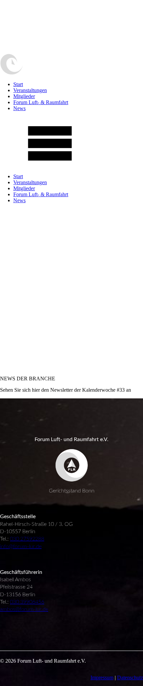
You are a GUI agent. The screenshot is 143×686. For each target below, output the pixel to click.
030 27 (18, 539)
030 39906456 (27, 602)
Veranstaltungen (30, 90)
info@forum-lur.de (21, 546)
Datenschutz (130, 677)
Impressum (101, 677)
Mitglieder (24, 96)
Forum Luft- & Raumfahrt (40, 102)
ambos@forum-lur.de (24, 609)
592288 (35, 539)
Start (18, 84)
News (19, 108)
